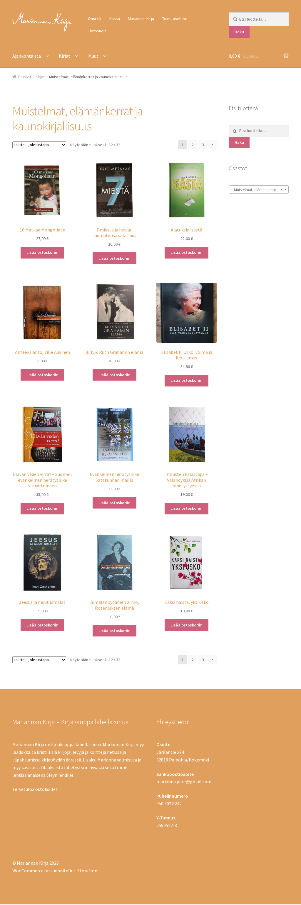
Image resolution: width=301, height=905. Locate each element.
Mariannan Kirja (141, 18)
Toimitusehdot (175, 18)
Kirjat (64, 56)
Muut (93, 56)
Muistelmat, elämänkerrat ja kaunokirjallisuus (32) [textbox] (259, 189)
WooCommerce (28, 871)
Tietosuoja (97, 31)
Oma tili (94, 18)
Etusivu (24, 76)
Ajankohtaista (26, 56)
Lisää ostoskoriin (42, 252)
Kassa (114, 18)
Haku (239, 31)
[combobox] (259, 189)
